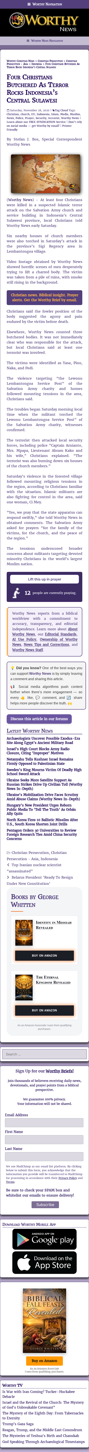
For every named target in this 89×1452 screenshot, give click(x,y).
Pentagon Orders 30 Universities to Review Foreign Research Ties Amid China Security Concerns (42, 834)
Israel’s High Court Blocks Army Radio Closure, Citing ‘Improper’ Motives (38, 751)
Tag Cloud (61, 110)
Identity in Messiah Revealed (54, 924)
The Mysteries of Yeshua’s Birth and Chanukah (40, 1436)
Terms (10, 1181)
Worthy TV (12, 1385)
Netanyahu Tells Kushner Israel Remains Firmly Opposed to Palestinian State (40, 761)
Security (41, 118)
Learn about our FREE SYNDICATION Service (36, 122)
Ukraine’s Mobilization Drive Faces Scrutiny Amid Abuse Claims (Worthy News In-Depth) (43, 797)
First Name (14, 1132)
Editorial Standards (60, 634)
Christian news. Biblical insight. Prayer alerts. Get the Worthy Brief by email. (44, 297)
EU (33, 114)
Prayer (29, 118)
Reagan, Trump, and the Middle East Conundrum (42, 1430)
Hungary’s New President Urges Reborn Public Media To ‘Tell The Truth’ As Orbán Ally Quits (41, 809)
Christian (13, 114)
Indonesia (43, 114)
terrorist (53, 118)
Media (64, 114)
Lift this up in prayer (44, 579)
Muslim (75, 114)
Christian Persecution (30, 852)
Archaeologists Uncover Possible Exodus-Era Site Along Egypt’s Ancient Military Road (43, 740)
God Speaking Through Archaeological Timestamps (43, 1442)
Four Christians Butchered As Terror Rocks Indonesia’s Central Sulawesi (37, 88)
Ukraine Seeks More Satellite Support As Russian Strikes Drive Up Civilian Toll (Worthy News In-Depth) (44, 784)
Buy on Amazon (44, 955)
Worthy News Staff (27, 650)
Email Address (16, 1115)
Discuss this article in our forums (39, 719)
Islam (55, 114)
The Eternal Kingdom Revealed (53, 979)
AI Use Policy (24, 639)
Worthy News (70, 118)
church (25, 114)
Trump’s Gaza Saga (17, 1424)
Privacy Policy (68, 1178)
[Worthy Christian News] (44, 22)
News (10, 118)
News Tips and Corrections (46, 645)
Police (19, 118)
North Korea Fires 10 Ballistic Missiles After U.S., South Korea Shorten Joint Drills (42, 822)
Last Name (13, 1149)
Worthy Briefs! (60, 1071)
